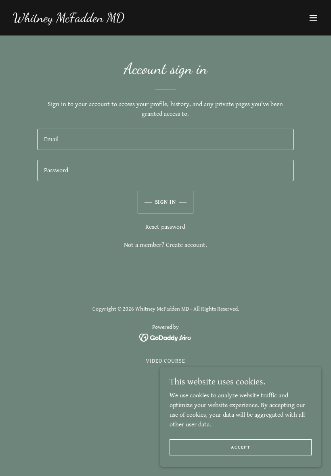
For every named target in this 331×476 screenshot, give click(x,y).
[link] (68, 20)
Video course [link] (165, 361)
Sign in (165, 202)
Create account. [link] (186, 245)
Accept (240, 447)
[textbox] (165, 139)
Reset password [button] (165, 227)
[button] (313, 18)
